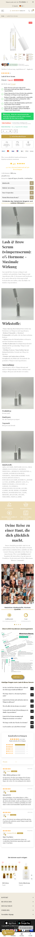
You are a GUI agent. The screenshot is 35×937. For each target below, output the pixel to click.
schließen (33, 2)
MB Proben (5, 883)
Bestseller (21, 178)
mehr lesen (16, 677)
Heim (2, 16)
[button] (5, 73)
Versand (12, 84)
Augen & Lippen (12, 178)
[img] (6, 769)
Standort (16, 6)
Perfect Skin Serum (24, 883)
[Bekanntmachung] (17, 2)
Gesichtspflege (28, 178)
